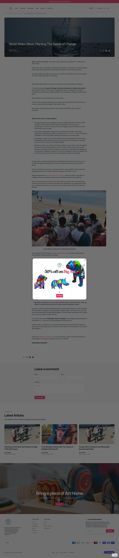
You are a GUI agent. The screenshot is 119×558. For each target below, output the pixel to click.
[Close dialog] (85, 260)
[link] (59, 275)
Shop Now (59, 295)
